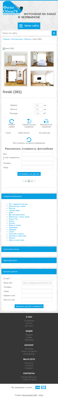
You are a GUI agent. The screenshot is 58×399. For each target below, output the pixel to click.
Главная (6, 39)
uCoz (41, 395)
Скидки (29, 337)
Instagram (29, 368)
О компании (29, 321)
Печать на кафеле (29, 351)
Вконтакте (29, 363)
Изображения (29, 354)
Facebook (29, 365)
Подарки (29, 335)
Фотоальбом (17, 39)
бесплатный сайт (29, 395)
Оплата (29, 323)
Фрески (27, 39)
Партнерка (29, 340)
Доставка (29, 326)
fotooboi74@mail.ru (29, 377)
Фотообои (29, 349)
